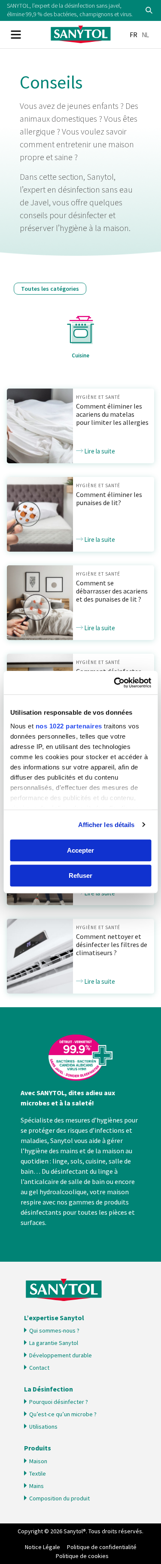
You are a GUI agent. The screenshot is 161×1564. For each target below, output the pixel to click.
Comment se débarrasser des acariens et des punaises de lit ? (112, 591)
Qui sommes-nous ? (54, 1330)
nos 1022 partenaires (68, 726)
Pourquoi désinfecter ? (58, 1402)
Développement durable (60, 1355)
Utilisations (43, 1426)
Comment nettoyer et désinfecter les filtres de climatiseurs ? (111, 944)
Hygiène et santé (98, 397)
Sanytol (80, 34)
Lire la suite (99, 451)
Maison (38, 1461)
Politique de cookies (82, 1556)
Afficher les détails (106, 824)
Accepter (80, 850)
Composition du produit (59, 1498)
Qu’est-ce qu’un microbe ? (63, 1414)
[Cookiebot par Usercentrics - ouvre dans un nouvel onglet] (114, 682)
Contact (39, 1367)
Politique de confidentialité (102, 1547)
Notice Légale (42, 1547)
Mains (36, 1486)
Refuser (80, 875)
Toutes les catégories (50, 288)
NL (145, 34)
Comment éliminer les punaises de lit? (109, 498)
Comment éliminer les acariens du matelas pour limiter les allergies (112, 414)
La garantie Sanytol (53, 1343)
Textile (37, 1473)
